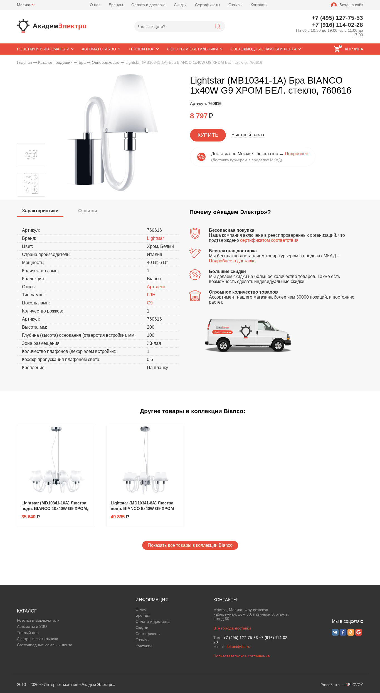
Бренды (116, 5)
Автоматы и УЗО (32, 626)
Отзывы (235, 5)
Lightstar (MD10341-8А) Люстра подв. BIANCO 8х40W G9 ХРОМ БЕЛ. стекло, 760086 (142, 508)
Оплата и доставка (148, 5)
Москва (23, 5)
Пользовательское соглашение (241, 656)
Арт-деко (156, 286)
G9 (150, 303)
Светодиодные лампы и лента (44, 645)
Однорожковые (105, 62)
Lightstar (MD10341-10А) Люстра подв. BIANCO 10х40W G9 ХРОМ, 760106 (54, 508)
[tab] (40, 211)
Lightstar (155, 238)
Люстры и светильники (37, 638)
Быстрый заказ (247, 134)
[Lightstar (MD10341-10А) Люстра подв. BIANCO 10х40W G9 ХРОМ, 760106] (56, 460)
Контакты (259, 5)
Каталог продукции (55, 62)
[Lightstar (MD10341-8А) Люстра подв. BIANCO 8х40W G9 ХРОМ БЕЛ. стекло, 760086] (145, 460)
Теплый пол (28, 632)
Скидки (180, 5)
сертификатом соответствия (269, 240)
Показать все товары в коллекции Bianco (190, 545)
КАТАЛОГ (27, 611)
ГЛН (151, 294)
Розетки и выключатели (38, 620)
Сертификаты (207, 5)
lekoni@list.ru (238, 646)
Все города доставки (232, 628)
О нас (95, 5)
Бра (82, 62)
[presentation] (40, 211)
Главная (24, 62)
